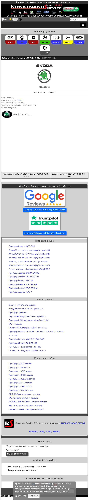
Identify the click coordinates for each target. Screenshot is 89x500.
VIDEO (20, 100)
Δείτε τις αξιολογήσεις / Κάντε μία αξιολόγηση (44, 209)
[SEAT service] (33, 37)
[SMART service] (45, 48)
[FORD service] (79, 37)
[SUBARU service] (56, 37)
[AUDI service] (10, 37)
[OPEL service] (68, 37)
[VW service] (22, 37)
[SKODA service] (45, 37)
